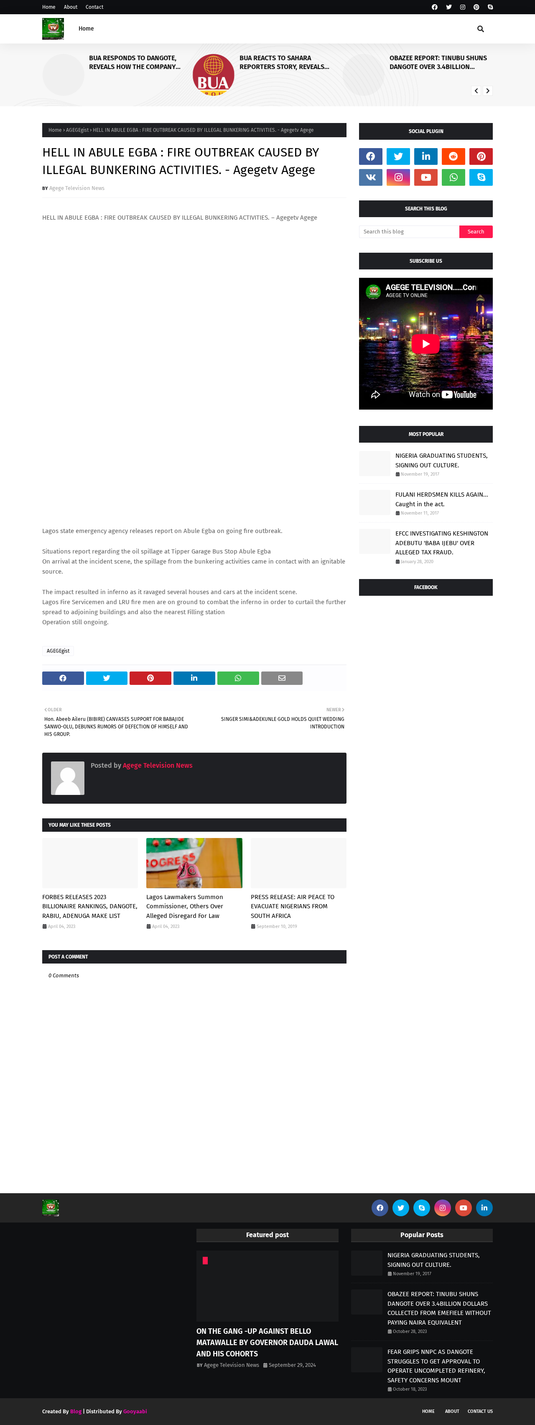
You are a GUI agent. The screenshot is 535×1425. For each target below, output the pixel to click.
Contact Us (480, 1411)
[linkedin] (426, 156)
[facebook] (435, 7)
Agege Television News (76, 188)
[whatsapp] (453, 177)
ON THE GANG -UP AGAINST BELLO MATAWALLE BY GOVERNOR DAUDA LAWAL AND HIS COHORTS (267, 1342)
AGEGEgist (77, 130)
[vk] (370, 177)
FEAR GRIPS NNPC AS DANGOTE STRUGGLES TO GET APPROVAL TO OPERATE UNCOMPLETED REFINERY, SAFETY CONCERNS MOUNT (436, 1366)
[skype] (489, 7)
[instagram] (462, 7)
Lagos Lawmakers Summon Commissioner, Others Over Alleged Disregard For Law (184, 906)
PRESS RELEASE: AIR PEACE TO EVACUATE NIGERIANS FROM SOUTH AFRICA (292, 906)
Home (49, 7)
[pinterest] (476, 7)
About (70, 7)
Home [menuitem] (86, 28)
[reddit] (453, 156)
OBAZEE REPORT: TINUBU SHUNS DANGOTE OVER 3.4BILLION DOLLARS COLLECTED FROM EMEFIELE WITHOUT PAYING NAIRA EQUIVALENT (440, 63)
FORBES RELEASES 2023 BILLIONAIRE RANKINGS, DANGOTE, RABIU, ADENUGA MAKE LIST (90, 906)
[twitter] (449, 7)
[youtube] (426, 177)
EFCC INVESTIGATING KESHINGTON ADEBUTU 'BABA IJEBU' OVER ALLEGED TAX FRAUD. (441, 543)
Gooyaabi (135, 1411)
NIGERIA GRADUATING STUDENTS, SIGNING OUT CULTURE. (441, 460)
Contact (94, 7)
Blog (76, 1411)
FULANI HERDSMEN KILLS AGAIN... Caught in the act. (441, 499)
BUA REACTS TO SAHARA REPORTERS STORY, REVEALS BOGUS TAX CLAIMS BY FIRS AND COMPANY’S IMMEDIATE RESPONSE (290, 63)
